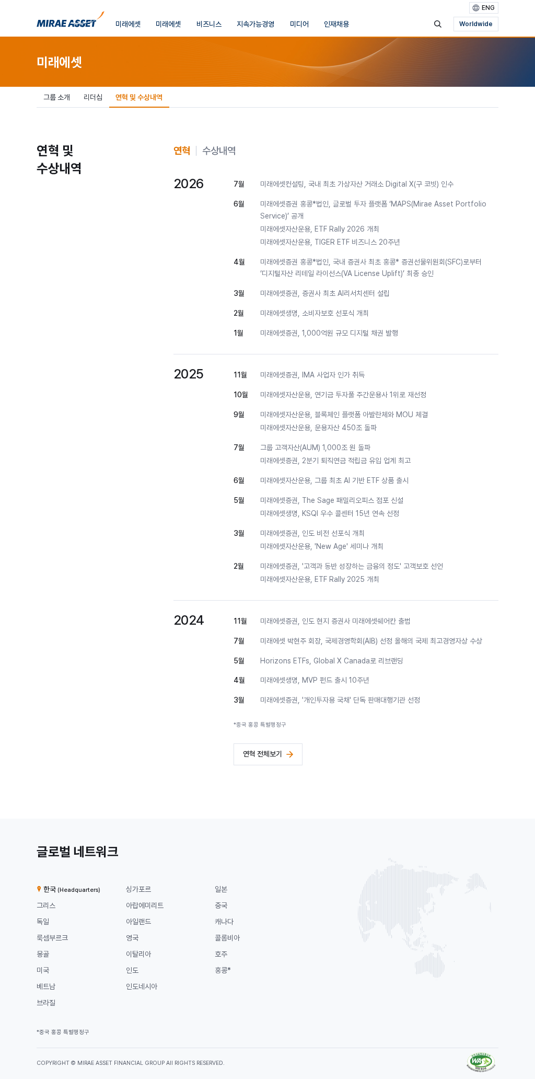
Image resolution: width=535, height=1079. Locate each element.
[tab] (181, 151)
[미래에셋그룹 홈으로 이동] (70, 21)
